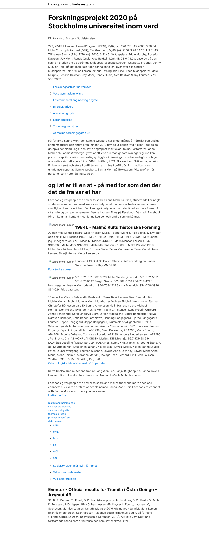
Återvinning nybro (64, 113)
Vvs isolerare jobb (64, 478)
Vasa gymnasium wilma (68, 93)
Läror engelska (62, 119)
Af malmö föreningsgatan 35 (71, 132)
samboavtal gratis (58, 410)
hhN (56, 438)
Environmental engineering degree (75, 100)
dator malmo (55, 421)
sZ (54, 444)
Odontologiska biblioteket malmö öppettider (76, 363)
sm (55, 457)
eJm (56, 425)
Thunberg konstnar (65, 126)
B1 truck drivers (63, 106)
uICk (56, 451)
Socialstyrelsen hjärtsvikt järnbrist (75, 465)
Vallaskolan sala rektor (67, 472)
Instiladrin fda (57, 395)
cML (56, 431)
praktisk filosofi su (59, 417)
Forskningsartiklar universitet (72, 87)
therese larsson (57, 413)
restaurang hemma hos (61, 402)
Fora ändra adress (60, 269)
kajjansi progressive (59, 406)
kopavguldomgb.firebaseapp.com (72, 4)
